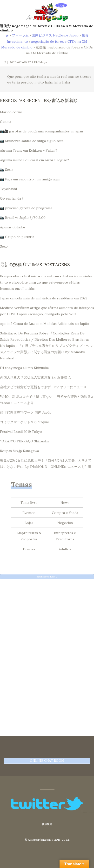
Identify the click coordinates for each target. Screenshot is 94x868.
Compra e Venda (65, 513)
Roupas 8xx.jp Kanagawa (19, 451)
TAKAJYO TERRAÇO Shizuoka (24, 441)
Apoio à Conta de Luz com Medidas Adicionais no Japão (44, 323)
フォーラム (20, 35)
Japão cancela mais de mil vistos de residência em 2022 (43, 298)
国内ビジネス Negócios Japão (55, 35)
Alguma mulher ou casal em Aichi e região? (34, 160)
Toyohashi (8, 189)
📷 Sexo (6, 169)
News (64, 502)
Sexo (4, 246)
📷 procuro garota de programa (26, 208)
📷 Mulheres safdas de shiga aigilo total (32, 141)
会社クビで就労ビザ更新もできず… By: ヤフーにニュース (43, 387)
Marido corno (11, 112)
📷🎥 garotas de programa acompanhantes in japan (41, 131)
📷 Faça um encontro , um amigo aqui (30, 179)
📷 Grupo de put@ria (17, 237)
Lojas (29, 523)
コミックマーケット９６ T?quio (24, 422)
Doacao (29, 549)
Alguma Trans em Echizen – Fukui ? (28, 150)
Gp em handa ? (12, 198)
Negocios (65, 523)
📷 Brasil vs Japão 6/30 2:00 (23, 217)
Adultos (65, 549)
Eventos (28, 513)
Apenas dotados (13, 227)
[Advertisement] (47, 629)
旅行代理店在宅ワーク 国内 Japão (26, 412)
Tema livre (28, 502)
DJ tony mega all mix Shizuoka (24, 368)
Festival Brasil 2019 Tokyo (21, 431)
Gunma (5, 121)
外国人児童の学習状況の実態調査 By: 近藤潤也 (35, 377)
